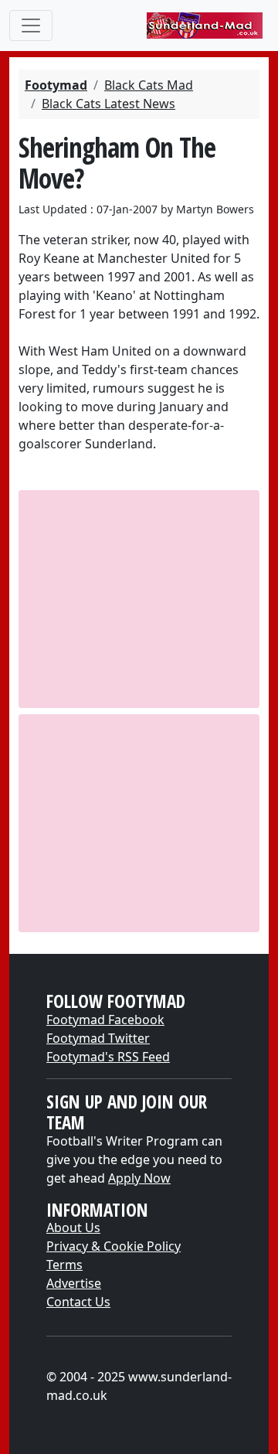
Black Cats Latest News (108, 103)
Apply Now (139, 1178)
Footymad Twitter (98, 1038)
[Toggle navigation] (31, 25)
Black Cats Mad (148, 85)
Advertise (73, 1283)
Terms (64, 1264)
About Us (73, 1227)
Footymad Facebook (105, 1019)
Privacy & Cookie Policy (113, 1246)
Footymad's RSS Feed (108, 1056)
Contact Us (78, 1301)
